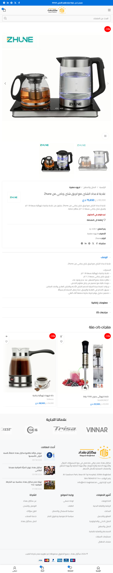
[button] (108, 83)
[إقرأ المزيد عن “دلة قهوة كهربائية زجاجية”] (6, 336)
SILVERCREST (103, 400)
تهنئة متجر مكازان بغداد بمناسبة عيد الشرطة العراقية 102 (24, 483)
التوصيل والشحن (29, 506)
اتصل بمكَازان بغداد (28, 521)
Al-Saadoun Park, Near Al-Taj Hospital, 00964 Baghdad (87, 474)
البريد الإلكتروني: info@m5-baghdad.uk (94, 482)
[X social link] (15, 3)
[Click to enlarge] (105, 136)
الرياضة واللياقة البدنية (102, 506)
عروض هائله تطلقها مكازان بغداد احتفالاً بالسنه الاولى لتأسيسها (22, 454)
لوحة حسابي (68, 501)
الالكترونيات (106, 501)
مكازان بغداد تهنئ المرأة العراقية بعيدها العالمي (25, 469)
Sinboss (50, 399)
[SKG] (32, 430)
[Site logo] (56, 10)
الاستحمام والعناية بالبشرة (100, 531)
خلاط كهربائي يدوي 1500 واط (96, 396)
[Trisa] (65, 430)
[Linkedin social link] (8, 3)
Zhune (98, 238)
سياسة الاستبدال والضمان (63, 511)
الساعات (107, 511)
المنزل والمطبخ (89, 187)
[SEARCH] (5, 18)
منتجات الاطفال (104, 541)
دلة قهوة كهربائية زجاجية (43, 395)
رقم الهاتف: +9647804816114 (97, 478)
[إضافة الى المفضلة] (61, 341)
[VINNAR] (97, 430)
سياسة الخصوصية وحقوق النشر (60, 516)
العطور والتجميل (104, 516)
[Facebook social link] (19, 3)
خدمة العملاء (30, 516)
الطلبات (71, 506)
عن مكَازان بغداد (29, 501)
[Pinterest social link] (11, 3)
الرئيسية (102, 187)
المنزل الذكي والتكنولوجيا (100, 521)
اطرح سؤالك (31, 511)
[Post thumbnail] (49, 457)
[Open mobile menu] (109, 10)
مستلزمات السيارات (103, 536)
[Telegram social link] (4, 3)
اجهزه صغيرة (74, 187)
